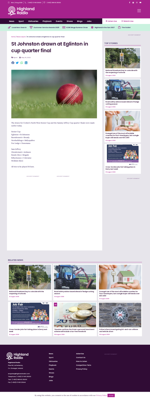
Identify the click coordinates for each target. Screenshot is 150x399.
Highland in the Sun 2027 (105, 27)
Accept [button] (111, 395)
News (11, 21)
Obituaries (33, 21)
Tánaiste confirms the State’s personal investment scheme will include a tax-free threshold (74, 330)
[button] (13, 63)
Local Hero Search (19, 27)
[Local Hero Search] (9, 27)
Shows (70, 21)
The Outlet (126, 27)
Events (59, 21)
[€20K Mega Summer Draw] (63, 27)
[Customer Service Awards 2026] (31, 27)
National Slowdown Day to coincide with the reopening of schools (121, 71)
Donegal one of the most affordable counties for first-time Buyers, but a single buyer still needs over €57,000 (122, 135)
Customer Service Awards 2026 (46, 27)
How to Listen (81, 361)
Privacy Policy (81, 369)
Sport (21, 21)
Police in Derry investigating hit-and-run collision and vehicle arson (118, 330)
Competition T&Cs (83, 365)
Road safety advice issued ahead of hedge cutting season (122, 103)
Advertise (80, 354)
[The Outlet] (119, 27)
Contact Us (80, 357)
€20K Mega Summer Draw (77, 27)
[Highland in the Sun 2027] (92, 27)
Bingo (79, 21)
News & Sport (21, 37)
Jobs (89, 21)
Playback (47, 21)
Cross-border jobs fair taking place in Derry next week (120, 168)
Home (13, 37)
